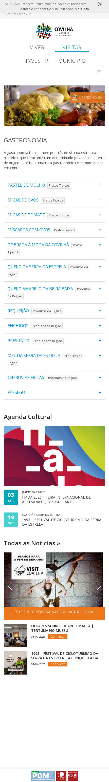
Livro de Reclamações (18, 13)
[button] (99, 71)
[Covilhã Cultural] (73, 776)
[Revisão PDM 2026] (43, 776)
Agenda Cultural (28, 416)
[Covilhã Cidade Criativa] (61, 776)
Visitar (72, 47)
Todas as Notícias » (32, 543)
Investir (37, 60)
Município (72, 60)
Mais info (82, 9)
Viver (37, 47)
